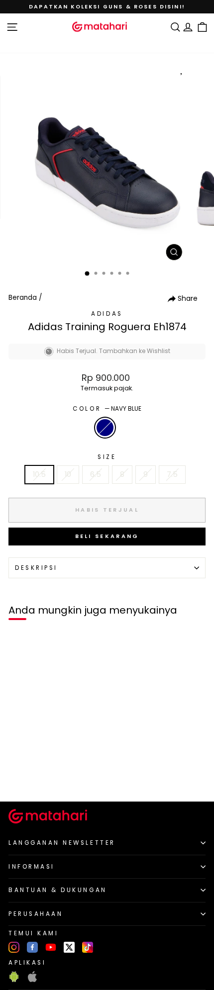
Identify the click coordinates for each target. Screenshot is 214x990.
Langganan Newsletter (61, 843)
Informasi (31, 867)
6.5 (95, 474)
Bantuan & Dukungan (57, 890)
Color (107, 409)
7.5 (172, 474)
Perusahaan (35, 914)
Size (107, 457)
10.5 (39, 474)
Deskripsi (36, 568)
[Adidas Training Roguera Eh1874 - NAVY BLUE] (19, 777)
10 (68, 474)
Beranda (22, 297)
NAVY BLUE (105, 428)
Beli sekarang (107, 536)
